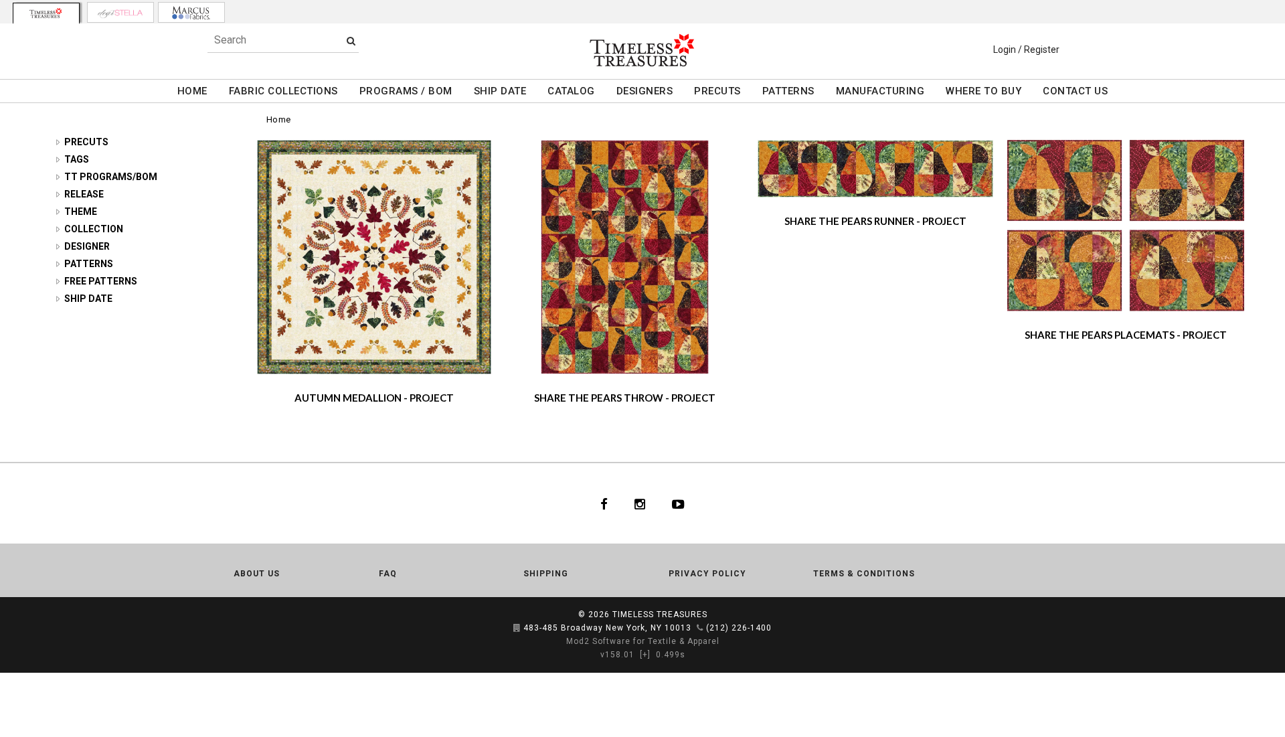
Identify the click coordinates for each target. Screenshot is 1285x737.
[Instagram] (639, 503)
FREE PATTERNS (100, 281)
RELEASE (84, 194)
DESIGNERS (644, 91)
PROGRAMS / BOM (405, 91)
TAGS (76, 159)
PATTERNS (788, 91)
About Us (257, 573)
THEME (80, 211)
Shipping (545, 573)
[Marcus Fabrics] (191, 12)
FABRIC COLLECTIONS (283, 91)
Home (278, 119)
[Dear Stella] (120, 12)
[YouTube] (678, 503)
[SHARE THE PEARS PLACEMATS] (1125, 225)
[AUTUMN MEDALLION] (374, 256)
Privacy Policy (707, 573)
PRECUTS (717, 91)
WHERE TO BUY (983, 91)
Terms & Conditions (864, 573)
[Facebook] (604, 503)
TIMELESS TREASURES (659, 614)
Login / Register (1026, 49)
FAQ (388, 573)
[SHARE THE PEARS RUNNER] (875, 168)
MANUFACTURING (880, 91)
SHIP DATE (500, 91)
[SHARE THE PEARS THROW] (624, 256)
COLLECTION (93, 229)
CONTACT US (1075, 91)
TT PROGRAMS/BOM (110, 176)
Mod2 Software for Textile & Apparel (642, 641)
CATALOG (571, 91)
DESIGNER (87, 246)
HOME (192, 91)
